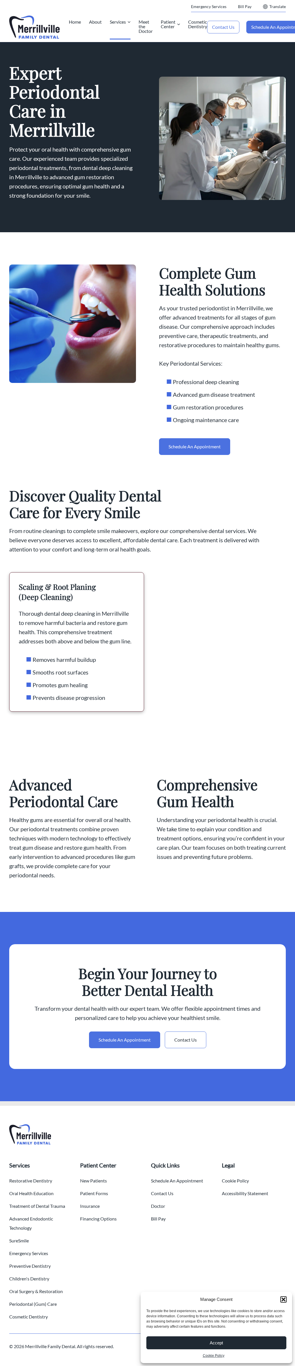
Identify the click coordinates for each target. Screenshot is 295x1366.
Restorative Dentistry (30, 1180)
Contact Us (223, 27)
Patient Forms (94, 1193)
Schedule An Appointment (195, 446)
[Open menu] (129, 21)
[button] (283, 1299)
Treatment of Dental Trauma (37, 1206)
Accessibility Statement (245, 1193)
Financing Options (98, 1218)
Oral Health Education (31, 1193)
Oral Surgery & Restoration (36, 1291)
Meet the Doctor (146, 26)
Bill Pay (244, 6)
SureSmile (19, 1240)
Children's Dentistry (29, 1278)
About (95, 21)
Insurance (90, 1206)
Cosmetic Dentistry (197, 24)
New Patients (93, 1180)
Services (118, 21)
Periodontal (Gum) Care (33, 1304)
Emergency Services (208, 6)
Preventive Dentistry (30, 1266)
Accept (216, 1342)
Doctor (158, 1206)
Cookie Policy (213, 1356)
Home (75, 21)
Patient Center (168, 24)
